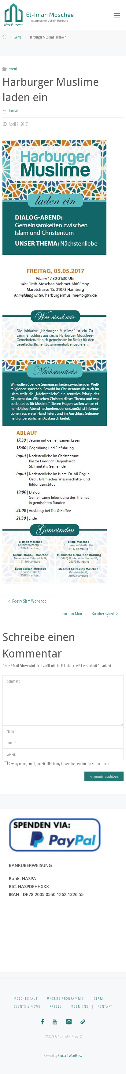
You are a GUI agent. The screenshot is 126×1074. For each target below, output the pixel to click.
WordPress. (76, 1055)
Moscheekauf (25, 998)
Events (17, 37)
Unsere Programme (65, 998)
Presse (56, 1006)
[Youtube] (55, 1022)
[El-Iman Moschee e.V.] (38, 15)
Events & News (26, 1006)
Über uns (79, 1006)
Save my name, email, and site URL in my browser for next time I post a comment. (59, 763)
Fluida (61, 1055)
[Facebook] (42, 1022)
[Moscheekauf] (83, 1022)
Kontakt (105, 1006)
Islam (98, 998)
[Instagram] (69, 1022)
